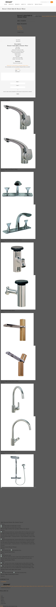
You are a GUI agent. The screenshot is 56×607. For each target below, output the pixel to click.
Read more (3, 241)
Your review (17, 71)
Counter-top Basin (34, 16)
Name (17, 81)
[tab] (18, 40)
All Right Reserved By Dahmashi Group (10, 606)
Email (17, 85)
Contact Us (30, 4)
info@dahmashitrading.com (5, 587)
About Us (23, 4)
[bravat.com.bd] (9, 2)
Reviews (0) (18, 41)
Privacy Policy (38, 4)
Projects (17, 4)
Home (5, 4)
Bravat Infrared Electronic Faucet (33, 17)
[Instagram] (1, 593)
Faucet (40, 16)
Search (52, 2)
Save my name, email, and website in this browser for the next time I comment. (17, 91)
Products (11, 4)
